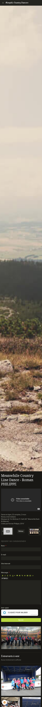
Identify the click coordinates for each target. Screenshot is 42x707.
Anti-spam (5, 608)
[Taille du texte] (10, 575)
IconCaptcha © (34, 614)
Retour (21, 531)
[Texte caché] (25, 575)
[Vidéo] (30, 575)
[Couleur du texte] (14, 575)
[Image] (27, 575)
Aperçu (5, 578)
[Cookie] (4, 702)
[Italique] (5, 575)
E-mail (3, 555)
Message (4, 572)
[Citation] (17, 575)
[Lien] (22, 575)
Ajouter (21, 620)
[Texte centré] (19, 575)
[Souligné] (7, 575)
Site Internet (5, 564)
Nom (3, 546)
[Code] (32, 575)
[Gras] (2, 575)
